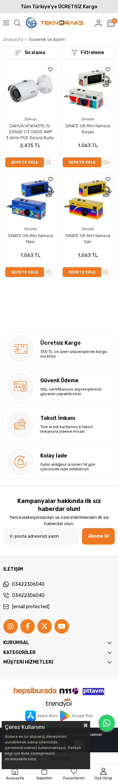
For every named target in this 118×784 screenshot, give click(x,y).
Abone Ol (98, 536)
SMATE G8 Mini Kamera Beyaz (87, 128)
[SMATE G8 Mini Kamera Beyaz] (88, 90)
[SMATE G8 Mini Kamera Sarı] (88, 199)
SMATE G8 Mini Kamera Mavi (30, 238)
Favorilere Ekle (50, 70)
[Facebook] (27, 626)
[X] (44, 626)
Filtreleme (92, 52)
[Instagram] (10, 626)
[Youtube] (61, 626)
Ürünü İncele (51, 163)
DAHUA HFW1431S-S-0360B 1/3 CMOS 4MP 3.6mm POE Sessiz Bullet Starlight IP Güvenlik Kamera (30, 132)
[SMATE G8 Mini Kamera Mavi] (30, 199)
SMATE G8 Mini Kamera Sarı (87, 238)
